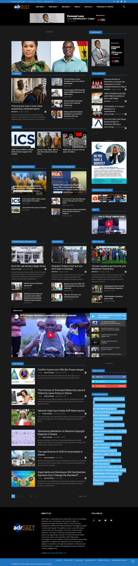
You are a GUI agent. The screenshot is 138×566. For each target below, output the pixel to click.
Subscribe (121, 386)
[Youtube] (125, 1)
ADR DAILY (14, 111)
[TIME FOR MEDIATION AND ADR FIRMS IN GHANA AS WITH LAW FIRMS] (97, 97)
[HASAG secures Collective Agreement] (16, 286)
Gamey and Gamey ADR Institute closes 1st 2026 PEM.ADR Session (27, 187)
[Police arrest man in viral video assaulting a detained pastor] (28, 90)
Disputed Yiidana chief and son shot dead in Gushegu (67, 267)
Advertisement (48, 1)
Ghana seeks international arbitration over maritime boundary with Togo (73, 114)
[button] (124, 7)
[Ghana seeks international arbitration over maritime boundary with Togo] (57, 114)
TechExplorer (48, 564)
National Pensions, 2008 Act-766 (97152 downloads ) (107, 462)
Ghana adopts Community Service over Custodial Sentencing (73, 103)
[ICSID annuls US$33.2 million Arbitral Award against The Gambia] (23, 140)
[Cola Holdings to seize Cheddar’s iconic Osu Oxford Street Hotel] (57, 82)
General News (41, 147)
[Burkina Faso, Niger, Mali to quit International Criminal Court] (49, 140)
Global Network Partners (119, 560)
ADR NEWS (40, 7)
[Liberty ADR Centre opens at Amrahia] (15, 209)
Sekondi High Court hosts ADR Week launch (61, 410)
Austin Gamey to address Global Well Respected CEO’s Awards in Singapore (74, 211)
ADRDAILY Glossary (103, 560)
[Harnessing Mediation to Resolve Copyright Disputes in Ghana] (23, 438)
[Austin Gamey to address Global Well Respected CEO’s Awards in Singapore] (56, 211)
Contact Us (39, 1)
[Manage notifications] (133, 561)
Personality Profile (105, 7)
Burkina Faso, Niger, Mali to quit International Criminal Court (47, 152)
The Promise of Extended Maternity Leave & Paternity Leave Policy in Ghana (73, 201)
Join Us (31, 1)
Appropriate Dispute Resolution (21, 147)
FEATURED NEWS (16, 102)
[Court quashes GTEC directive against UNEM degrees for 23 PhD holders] (57, 92)
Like (124, 377)
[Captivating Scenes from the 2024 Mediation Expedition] (97, 289)
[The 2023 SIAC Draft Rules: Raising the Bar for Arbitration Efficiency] (97, 123)
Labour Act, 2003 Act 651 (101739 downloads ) (107, 439)
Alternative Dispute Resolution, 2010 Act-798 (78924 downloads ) (109, 407)
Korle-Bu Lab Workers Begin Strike (28, 266)
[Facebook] (114, 1)
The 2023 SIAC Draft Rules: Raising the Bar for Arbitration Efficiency (115, 121)
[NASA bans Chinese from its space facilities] (74, 140)
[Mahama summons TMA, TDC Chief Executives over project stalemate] (57, 286)
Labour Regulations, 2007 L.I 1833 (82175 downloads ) (107, 446)
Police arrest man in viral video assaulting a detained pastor (26, 107)
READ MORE (23, 65)
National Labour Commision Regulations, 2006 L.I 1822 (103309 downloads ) (107, 454)
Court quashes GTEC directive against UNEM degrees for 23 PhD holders (74, 92)
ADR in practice (96, 262)
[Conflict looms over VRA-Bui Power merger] (23, 376)
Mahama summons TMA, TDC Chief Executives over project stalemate (74, 286)
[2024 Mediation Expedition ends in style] (97, 299)
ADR (39, 413)
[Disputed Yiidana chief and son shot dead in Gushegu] (69, 254)
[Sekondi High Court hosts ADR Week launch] (23, 417)
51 (31, 496)
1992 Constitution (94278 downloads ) (109, 400)
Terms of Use (68, 560)
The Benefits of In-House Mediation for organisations (114, 108)
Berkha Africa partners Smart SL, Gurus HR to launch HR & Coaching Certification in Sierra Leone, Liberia (68, 187)
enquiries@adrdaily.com (58, 553)
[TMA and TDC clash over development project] (57, 297)
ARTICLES (88, 7)
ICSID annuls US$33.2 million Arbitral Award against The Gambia (22, 152)
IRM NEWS (66, 7)
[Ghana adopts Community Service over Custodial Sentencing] (57, 103)
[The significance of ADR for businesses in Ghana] (23, 458)
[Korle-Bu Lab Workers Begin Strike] (28, 254)
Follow (122, 381)
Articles (40, 372)
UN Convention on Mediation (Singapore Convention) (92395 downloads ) (106, 480)
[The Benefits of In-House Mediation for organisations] (97, 110)
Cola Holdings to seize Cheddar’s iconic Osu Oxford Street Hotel (74, 81)
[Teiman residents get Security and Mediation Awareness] (109, 254)
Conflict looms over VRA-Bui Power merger (61, 369)
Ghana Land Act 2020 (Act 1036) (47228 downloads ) (110, 433)
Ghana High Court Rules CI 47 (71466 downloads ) (108, 426)
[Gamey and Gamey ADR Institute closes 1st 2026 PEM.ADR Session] (28, 183)
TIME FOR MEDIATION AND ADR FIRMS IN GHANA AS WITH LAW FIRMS (115, 96)
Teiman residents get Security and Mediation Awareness (109, 267)
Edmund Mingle (68, 192)
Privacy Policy (79, 560)
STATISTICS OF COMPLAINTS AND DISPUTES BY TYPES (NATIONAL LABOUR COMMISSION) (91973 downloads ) (109, 470)
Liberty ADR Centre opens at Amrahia (34, 207)
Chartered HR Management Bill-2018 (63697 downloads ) (109, 413)
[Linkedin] (117, 1)
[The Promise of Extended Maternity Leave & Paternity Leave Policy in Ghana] (56, 201)
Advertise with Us (90, 560)
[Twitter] (121, 1)
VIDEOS (77, 7)
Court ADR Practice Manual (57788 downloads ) (108, 420)
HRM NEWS (53, 7)
